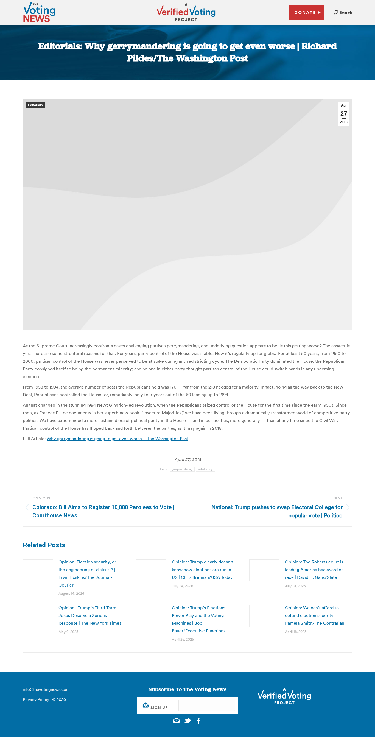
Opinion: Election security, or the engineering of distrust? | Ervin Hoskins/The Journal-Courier (87, 573)
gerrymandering (182, 469)
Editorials (35, 105)
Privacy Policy (36, 699)
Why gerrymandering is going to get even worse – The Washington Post (117, 438)
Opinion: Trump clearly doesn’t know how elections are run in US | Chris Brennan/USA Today (202, 569)
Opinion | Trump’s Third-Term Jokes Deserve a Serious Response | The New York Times (89, 615)
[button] (343, 12)
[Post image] (38, 570)
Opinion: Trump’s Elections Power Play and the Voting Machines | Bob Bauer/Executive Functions (198, 619)
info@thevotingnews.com (46, 689)
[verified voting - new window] (186, 22)
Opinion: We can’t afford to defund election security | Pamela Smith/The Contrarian (314, 615)
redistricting (205, 469)
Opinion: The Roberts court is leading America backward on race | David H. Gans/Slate (314, 569)
